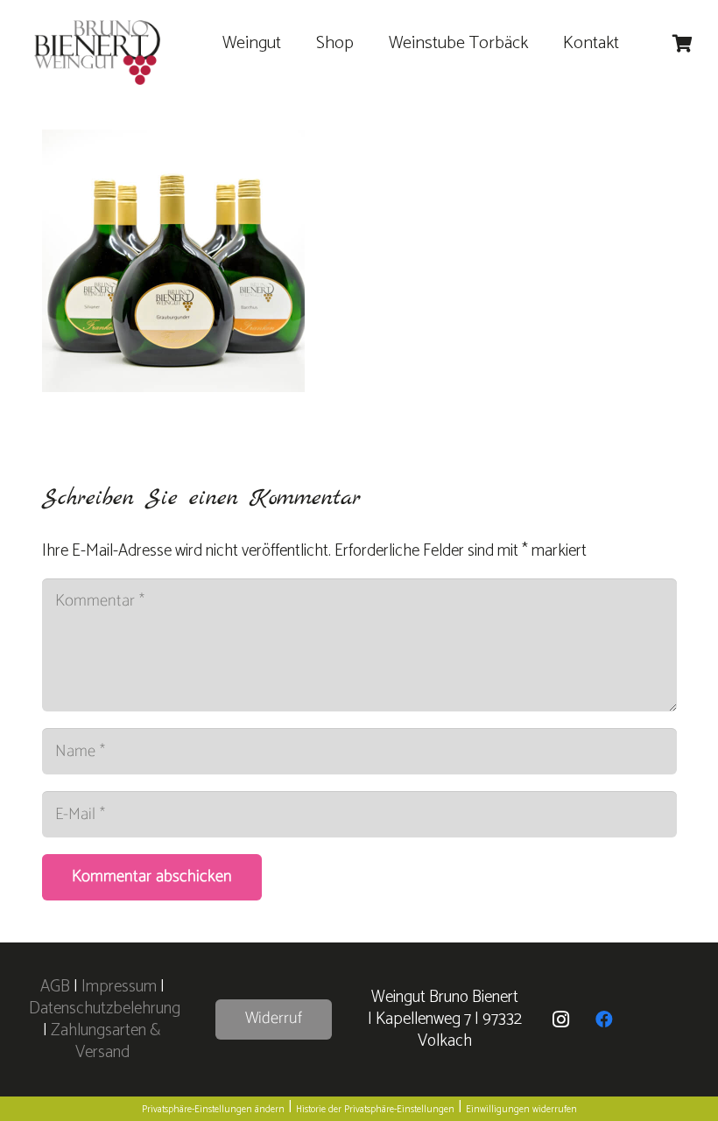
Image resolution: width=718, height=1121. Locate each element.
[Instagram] (560, 1019)
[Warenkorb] (682, 44)
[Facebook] (604, 1019)
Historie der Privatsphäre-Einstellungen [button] (375, 1109)
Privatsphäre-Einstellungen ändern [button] (213, 1109)
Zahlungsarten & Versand (106, 1041)
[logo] (97, 53)
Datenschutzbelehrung (104, 1008)
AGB (57, 986)
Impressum (119, 986)
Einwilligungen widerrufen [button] (521, 1109)
